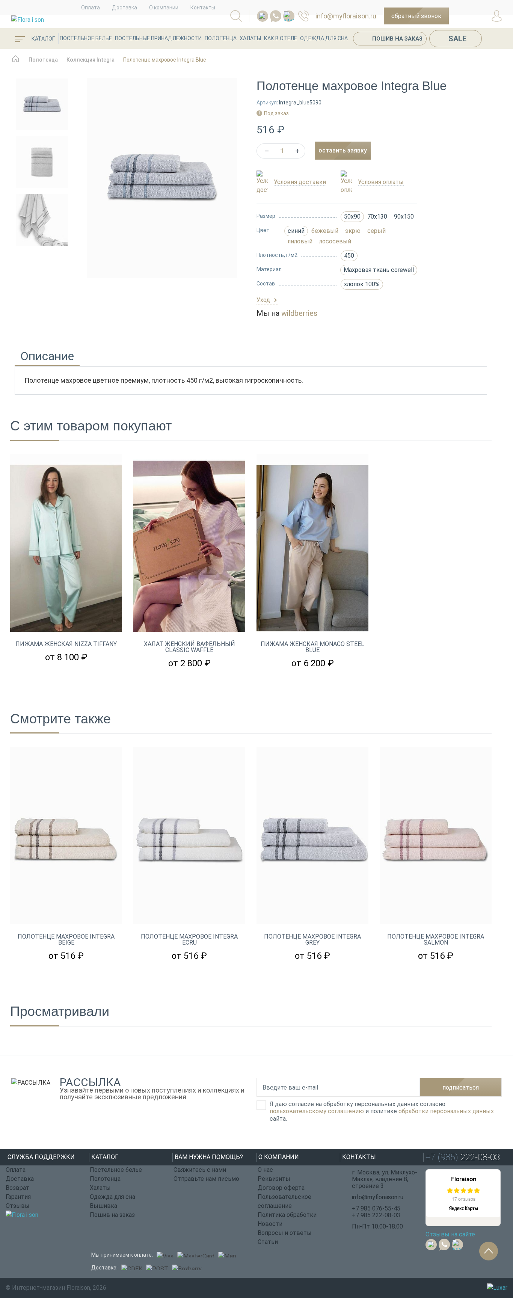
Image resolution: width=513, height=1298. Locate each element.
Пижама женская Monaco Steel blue (312, 647)
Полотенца (221, 38)
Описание (47, 357)
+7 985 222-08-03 (376, 1215)
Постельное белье (86, 38)
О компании (163, 8)
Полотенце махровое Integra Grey (312, 940)
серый (376, 230)
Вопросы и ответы (285, 1232)
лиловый (300, 241)
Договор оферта (281, 1187)
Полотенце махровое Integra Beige (66, 940)
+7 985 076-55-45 (376, 1208)
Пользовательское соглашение (284, 1201)
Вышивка (103, 1205)
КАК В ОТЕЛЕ (280, 38)
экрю (353, 230)
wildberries (299, 313)
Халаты (250, 38)
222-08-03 (306, 16)
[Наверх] (488, 1251)
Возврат (17, 1187)
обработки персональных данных (446, 1111)
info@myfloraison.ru (345, 16)
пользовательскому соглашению (317, 1111)
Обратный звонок (416, 16)
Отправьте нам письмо (206, 1178)
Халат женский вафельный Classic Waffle (189, 647)
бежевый (324, 230)
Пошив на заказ (397, 38)
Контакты (202, 8)
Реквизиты (274, 1178)
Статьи (268, 1241)
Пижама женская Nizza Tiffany (66, 644)
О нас (265, 1169)
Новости (270, 1223)
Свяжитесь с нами (200, 1169)
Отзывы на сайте (450, 1234)
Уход (264, 299)
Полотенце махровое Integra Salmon (435, 940)
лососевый (335, 241)
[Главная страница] (15, 62)
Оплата (90, 8)
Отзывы (18, 1205)
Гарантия (18, 1196)
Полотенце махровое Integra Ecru (189, 940)
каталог (42, 39)
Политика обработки (287, 1214)
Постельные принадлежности (158, 38)
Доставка (124, 8)
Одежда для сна (324, 38)
